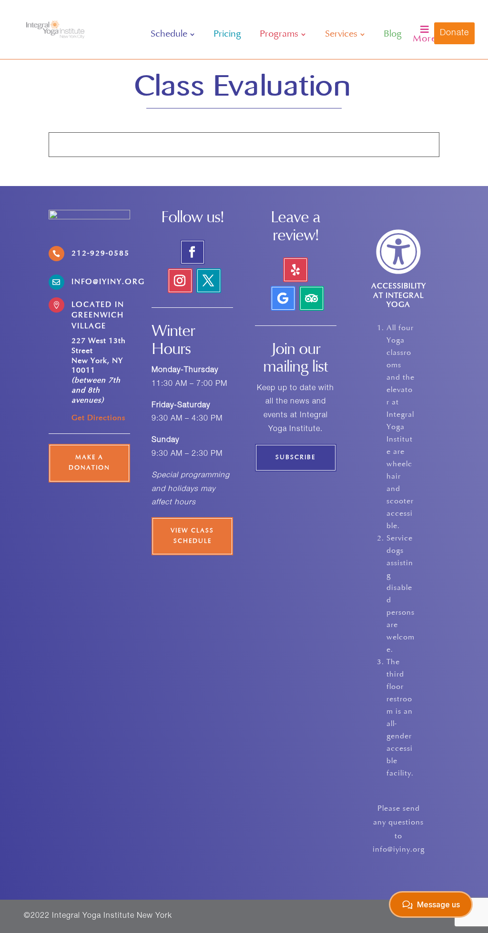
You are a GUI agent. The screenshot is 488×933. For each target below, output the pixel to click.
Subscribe (295, 458)
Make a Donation (89, 463)
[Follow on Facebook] (192, 252)
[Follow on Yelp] (295, 269)
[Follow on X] (208, 280)
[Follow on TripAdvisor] (311, 298)
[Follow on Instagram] (180, 280)
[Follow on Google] (283, 298)
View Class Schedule (192, 536)
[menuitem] (173, 34)
